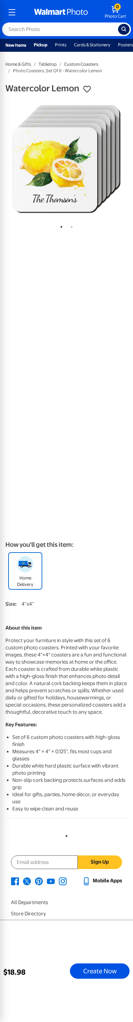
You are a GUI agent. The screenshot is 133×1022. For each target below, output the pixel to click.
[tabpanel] (66, 159)
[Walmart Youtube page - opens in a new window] (51, 881)
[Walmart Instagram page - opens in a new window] (63, 881)
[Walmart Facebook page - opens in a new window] (15, 881)
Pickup (40, 44)
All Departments (29, 902)
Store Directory (28, 914)
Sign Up (100, 862)
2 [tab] (70, 225)
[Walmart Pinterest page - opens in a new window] (39, 881)
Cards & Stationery (92, 44)
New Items (15, 45)
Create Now (100, 971)
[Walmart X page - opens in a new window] (27, 881)
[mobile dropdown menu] (12, 12)
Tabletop (48, 64)
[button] (87, 89)
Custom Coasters (81, 64)
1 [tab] (60, 225)
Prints (60, 44)
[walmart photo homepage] (61, 12)
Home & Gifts (18, 64)
